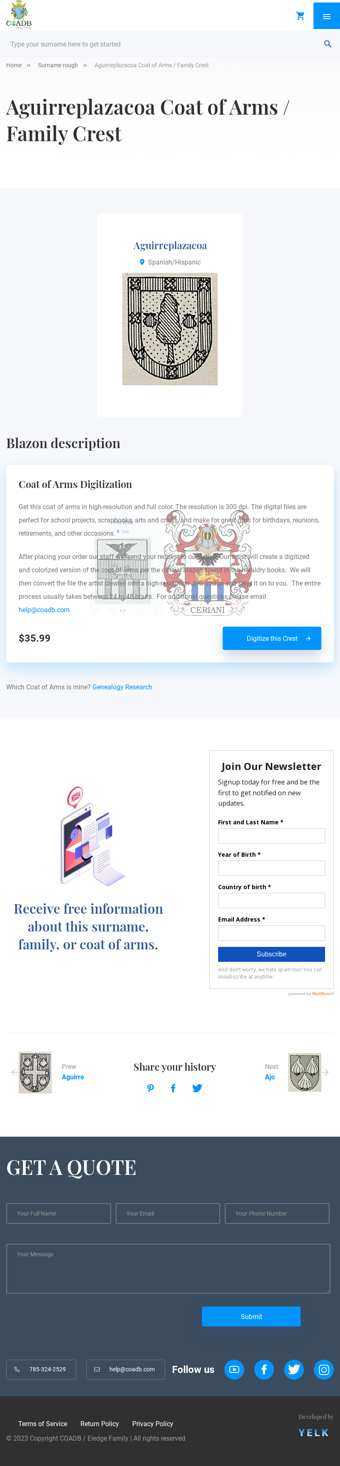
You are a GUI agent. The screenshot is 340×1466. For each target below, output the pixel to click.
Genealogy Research (122, 687)
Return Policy (99, 1424)
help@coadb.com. (47, 610)
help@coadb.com (132, 1369)
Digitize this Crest (272, 638)
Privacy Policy (152, 1424)
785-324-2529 (47, 1369)
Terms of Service (42, 1424)
